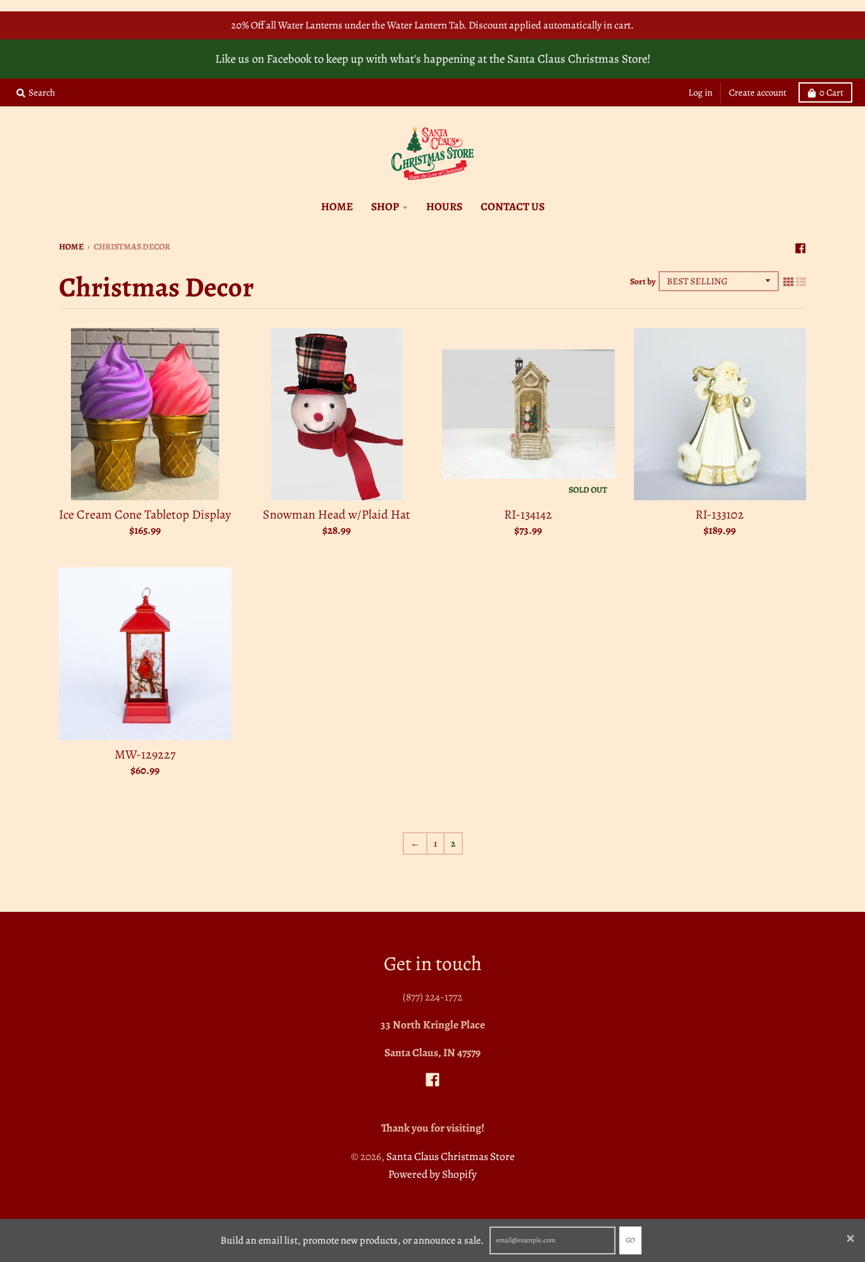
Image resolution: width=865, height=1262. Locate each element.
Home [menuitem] (337, 206)
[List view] (801, 281)
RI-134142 (528, 514)
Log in (700, 92)
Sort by (642, 281)
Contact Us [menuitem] (513, 206)
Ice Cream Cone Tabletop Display (145, 514)
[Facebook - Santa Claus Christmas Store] (800, 245)
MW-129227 (145, 754)
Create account (757, 92)
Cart (831, 92)
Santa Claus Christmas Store (450, 1156)
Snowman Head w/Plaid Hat (336, 514)
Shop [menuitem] (385, 206)
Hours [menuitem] (444, 206)
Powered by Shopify (432, 1174)
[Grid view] (788, 281)
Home (71, 247)
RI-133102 (719, 514)
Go (630, 1240)
